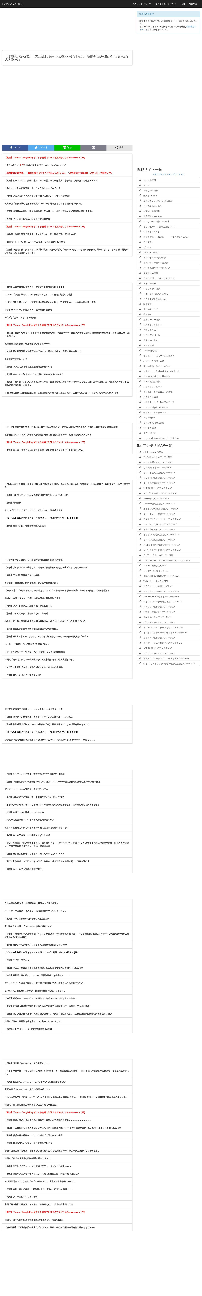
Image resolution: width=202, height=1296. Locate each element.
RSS (183, 3)
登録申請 (193, 3)
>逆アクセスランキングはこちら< (168, 174)
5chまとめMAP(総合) (12, 3)
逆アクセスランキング (165, 3)
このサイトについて (141, 3)
